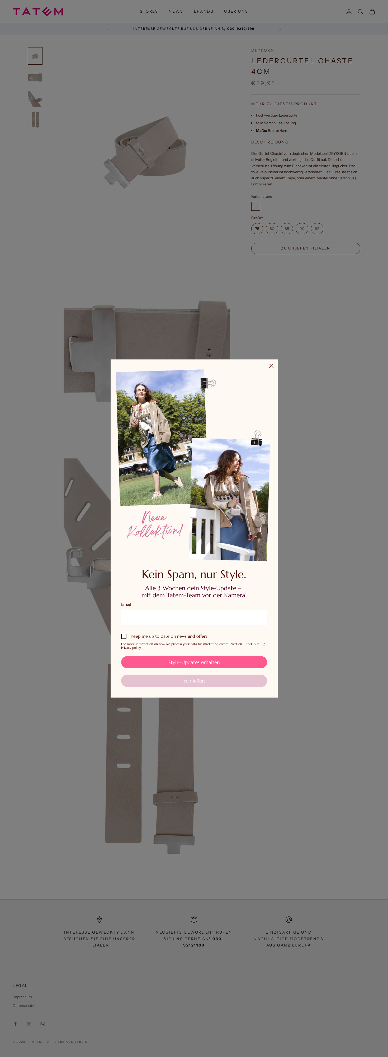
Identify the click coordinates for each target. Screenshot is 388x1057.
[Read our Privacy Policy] (264, 644)
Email (126, 604)
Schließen (194, 681)
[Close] (271, 365)
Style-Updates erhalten (194, 662)
